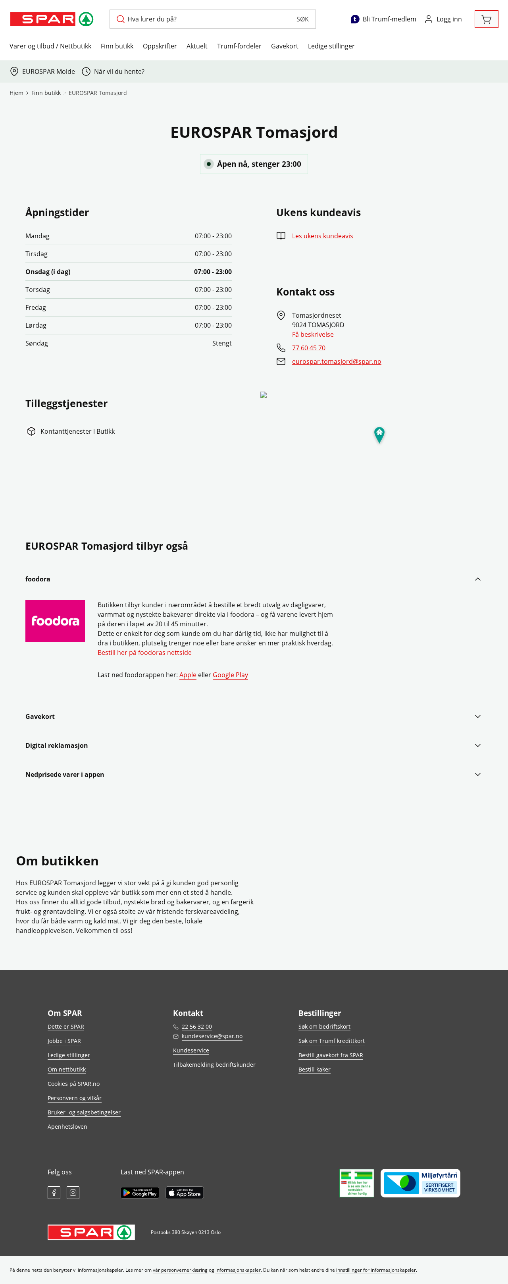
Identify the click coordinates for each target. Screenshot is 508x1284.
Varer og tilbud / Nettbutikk (50, 46)
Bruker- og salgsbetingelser (84, 1112)
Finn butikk (117, 46)
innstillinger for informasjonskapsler (376, 1270)
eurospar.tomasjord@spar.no (336, 361)
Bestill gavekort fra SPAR (330, 1055)
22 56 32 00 (197, 1026)
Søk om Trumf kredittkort (331, 1041)
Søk (302, 19)
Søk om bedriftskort (324, 1026)
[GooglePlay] (140, 1192)
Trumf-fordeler (239, 46)
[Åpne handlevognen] (486, 19)
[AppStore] (184, 1192)
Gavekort (284, 46)
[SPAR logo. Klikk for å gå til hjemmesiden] (53, 19)
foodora (37, 579)
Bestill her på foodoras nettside (145, 652)
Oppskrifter (160, 46)
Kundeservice (191, 1050)
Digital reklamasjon (56, 745)
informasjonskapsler (238, 1270)
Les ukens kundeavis (322, 236)
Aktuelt (197, 46)
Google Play (230, 674)
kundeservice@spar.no (212, 1036)
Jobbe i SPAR (64, 1041)
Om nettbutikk (67, 1069)
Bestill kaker (314, 1069)
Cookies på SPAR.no (74, 1083)
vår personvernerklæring (180, 1270)
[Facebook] (54, 1192)
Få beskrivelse (313, 334)
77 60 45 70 (308, 348)
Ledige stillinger (331, 46)
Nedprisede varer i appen (64, 774)
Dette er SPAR (66, 1026)
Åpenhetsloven (67, 1126)
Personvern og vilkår (75, 1098)
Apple (187, 674)
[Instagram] (73, 1192)
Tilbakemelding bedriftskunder (214, 1064)
